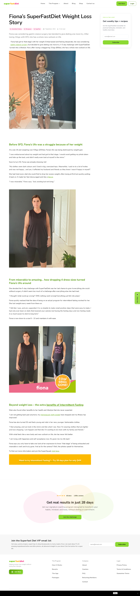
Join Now (121, 4)
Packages (55, 578)
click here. (55, 451)
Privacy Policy (122, 565)
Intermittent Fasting (17, 29)
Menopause (28, 29)
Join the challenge (70, 517)
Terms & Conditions (124, 569)
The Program (53, 3)
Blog (73, 3)
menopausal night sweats (50, 415)
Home (43, 3)
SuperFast (37, 29)
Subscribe (115, 42)
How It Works (57, 565)
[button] (50, 460)
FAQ (83, 573)
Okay (115, 593)
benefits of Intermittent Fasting (64, 405)
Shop (81, 3)
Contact (85, 582)
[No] (138, 593)
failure (50, 177)
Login (132, 4)
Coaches (85, 569)
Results (55, 569)
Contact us (90, 3)
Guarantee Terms (123, 573)
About (66, 3)
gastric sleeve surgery (19, 45)
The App (55, 573)
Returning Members (89, 578)
